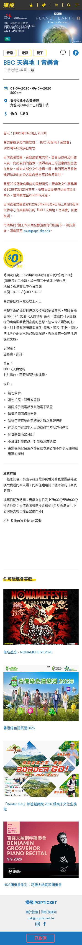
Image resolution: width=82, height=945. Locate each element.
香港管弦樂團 (17, 70)
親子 (40, 53)
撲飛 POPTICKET (41, 902)
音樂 (10, 53)
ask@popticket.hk (36, 231)
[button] (76, 53)
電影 (25, 53)
